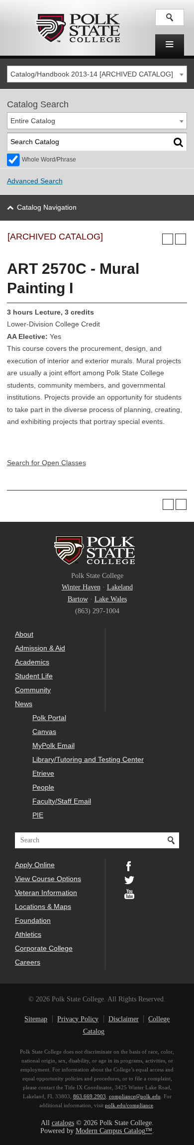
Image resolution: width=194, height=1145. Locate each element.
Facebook (129, 865)
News (23, 704)
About (24, 634)
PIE (37, 815)
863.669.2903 (89, 1096)
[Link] (169, 17)
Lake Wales (111, 599)
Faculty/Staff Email (61, 801)
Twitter (129, 879)
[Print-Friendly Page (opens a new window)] (167, 239)
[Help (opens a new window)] (180, 239)
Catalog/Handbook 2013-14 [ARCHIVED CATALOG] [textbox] (91, 74)
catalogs (63, 1123)
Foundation (33, 920)
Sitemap (35, 1019)
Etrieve (43, 773)
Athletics (28, 934)
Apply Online (35, 865)
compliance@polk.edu (135, 1096)
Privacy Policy (77, 1019)
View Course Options (48, 879)
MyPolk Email (53, 745)
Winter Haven (81, 587)
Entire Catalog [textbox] (32, 121)
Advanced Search (35, 181)
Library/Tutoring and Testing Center (88, 759)
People (43, 787)
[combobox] (97, 74)
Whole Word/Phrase (49, 159)
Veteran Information (46, 893)
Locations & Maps (43, 906)
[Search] (179, 142)
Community (33, 690)
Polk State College (77, 28)
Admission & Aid (40, 648)
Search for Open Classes (46, 463)
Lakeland (120, 587)
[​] (169, 45)
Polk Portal (49, 718)
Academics (32, 662)
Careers (27, 962)
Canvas (44, 732)
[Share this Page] (154, 239)
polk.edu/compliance (129, 1105)
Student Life (34, 676)
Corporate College (44, 948)
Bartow (78, 599)
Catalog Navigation (47, 207)
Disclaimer (123, 1019)
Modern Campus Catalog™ (114, 1131)
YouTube (129, 893)
